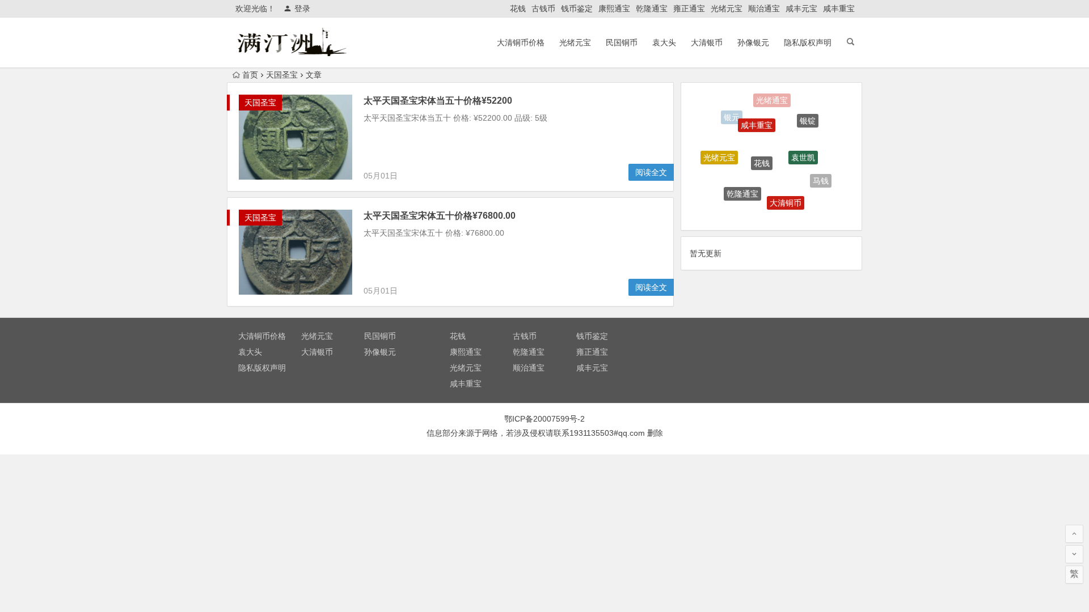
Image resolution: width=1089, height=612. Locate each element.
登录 (302, 8)
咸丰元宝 (801, 8)
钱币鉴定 (577, 8)
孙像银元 (753, 42)
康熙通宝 (614, 8)
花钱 (518, 8)
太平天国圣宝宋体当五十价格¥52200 (438, 100)
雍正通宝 (689, 8)
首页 (250, 74)
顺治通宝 (764, 8)
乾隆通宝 (652, 8)
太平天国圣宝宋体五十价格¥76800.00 (440, 215)
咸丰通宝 (761, 211)
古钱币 (543, 8)
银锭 (808, 116)
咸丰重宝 (839, 8)
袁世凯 (803, 147)
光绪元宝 (726, 8)
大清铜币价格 (520, 42)
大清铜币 (785, 195)
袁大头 (664, 42)
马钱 (821, 177)
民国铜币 (622, 42)
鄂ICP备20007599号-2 (544, 418)
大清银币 (707, 42)
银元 (732, 116)
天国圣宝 (282, 74)
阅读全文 (651, 172)
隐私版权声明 (807, 42)
